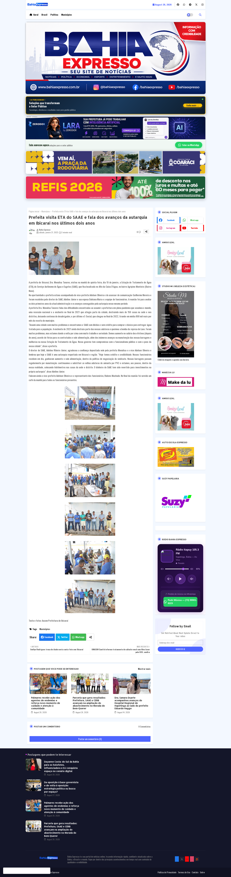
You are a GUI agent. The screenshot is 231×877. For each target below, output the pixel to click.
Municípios (66, 14)
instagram (170, 228)
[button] (200, 14)
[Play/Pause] (180, 579)
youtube (194, 228)
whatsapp (194, 220)
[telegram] (190, 4)
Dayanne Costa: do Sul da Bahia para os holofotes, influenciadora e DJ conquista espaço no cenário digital (61, 766)
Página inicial (34, 211)
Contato (195, 872)
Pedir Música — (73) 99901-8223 (182, 601)
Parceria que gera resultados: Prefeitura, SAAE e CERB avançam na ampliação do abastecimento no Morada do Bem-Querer (89, 703)
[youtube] (187, 859)
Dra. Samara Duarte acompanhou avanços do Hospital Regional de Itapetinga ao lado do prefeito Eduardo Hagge (131, 703)
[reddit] (197, 859)
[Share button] (90, 637)
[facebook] (178, 4)
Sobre (202, 872)
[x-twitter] (196, 4)
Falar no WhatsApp (190, 145)
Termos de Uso (184, 872)
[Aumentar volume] (192, 579)
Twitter (64, 637)
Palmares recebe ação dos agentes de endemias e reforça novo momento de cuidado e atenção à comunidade (45, 703)
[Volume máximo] (191, 569)
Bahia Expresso (53, 872)
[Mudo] (162, 569)
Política (54, 14)
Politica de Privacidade (167, 872)
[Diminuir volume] (169, 579)
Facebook (48, 637)
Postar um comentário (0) (90, 739)
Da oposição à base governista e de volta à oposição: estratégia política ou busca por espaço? (61, 787)
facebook (171, 220)
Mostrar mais (144, 668)
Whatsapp (79, 637)
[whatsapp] (184, 4)
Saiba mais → (192, 105)
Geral (35, 14)
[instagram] (202, 4)
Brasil (44, 14)
